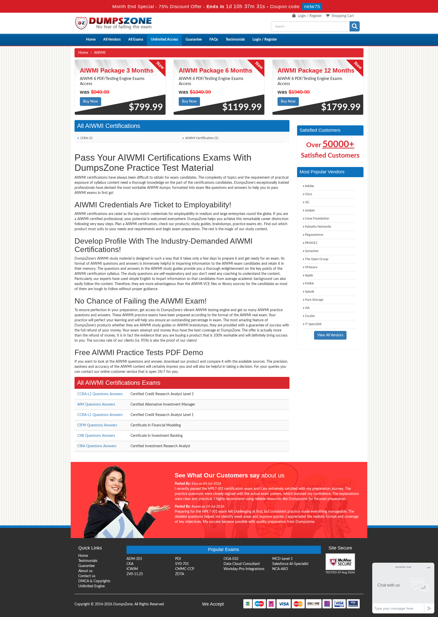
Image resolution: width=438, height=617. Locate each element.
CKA (129, 564)
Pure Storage (314, 300)
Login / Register (310, 16)
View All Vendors (330, 335)
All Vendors (112, 39)
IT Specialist (313, 324)
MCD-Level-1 (282, 559)
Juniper (310, 210)
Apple (309, 275)
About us (85, 571)
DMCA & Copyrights (94, 581)
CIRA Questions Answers (96, 446)
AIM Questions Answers (96, 404)
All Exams (135, 39)
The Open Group (316, 259)
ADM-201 (134, 559)
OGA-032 (231, 559)
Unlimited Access (164, 39)
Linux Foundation (317, 219)
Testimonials (235, 39)
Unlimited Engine (91, 586)
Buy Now (90, 101)
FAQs (213, 39)
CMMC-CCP (184, 569)
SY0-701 (182, 564)
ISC (307, 202)
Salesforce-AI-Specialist (290, 564)
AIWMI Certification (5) (201, 138)
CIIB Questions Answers (96, 436)
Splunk (309, 292)
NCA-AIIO (280, 569)
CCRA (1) (86, 138)
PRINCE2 (311, 243)
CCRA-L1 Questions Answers (100, 415)
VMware (311, 267)
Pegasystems (314, 235)
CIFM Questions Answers (97, 425)
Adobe (309, 186)
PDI (178, 559)
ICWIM (132, 569)
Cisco (308, 194)
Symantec (312, 251)
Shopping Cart (343, 16)
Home (91, 39)
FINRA (309, 284)
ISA (307, 308)
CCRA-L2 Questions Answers (100, 394)
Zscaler (310, 316)
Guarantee (194, 39)
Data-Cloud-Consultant (242, 564)
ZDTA (179, 574)
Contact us (86, 576)
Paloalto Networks (318, 227)
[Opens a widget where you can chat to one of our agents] (403, 588)
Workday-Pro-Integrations (244, 569)
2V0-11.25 (134, 574)
